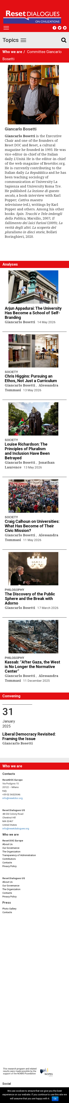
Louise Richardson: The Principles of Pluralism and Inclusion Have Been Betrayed (27, 451)
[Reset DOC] (35, 15)
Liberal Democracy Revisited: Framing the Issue (29, 736)
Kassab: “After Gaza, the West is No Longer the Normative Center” (32, 667)
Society (11, 372)
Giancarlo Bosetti (20, 322)
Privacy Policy (9, 866)
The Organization (11, 851)
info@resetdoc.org (12, 798)
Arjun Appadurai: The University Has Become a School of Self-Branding (33, 313)
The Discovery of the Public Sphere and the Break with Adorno (30, 598)
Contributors (9, 859)
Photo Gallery (9, 908)
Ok (55, 1099)
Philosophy (14, 590)
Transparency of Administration (19, 855)
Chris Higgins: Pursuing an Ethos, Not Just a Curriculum (31, 378)
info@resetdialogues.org (15, 828)
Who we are (12, 52)
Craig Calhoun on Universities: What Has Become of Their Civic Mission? (32, 526)
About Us (7, 844)
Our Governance (10, 848)
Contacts (7, 862)
